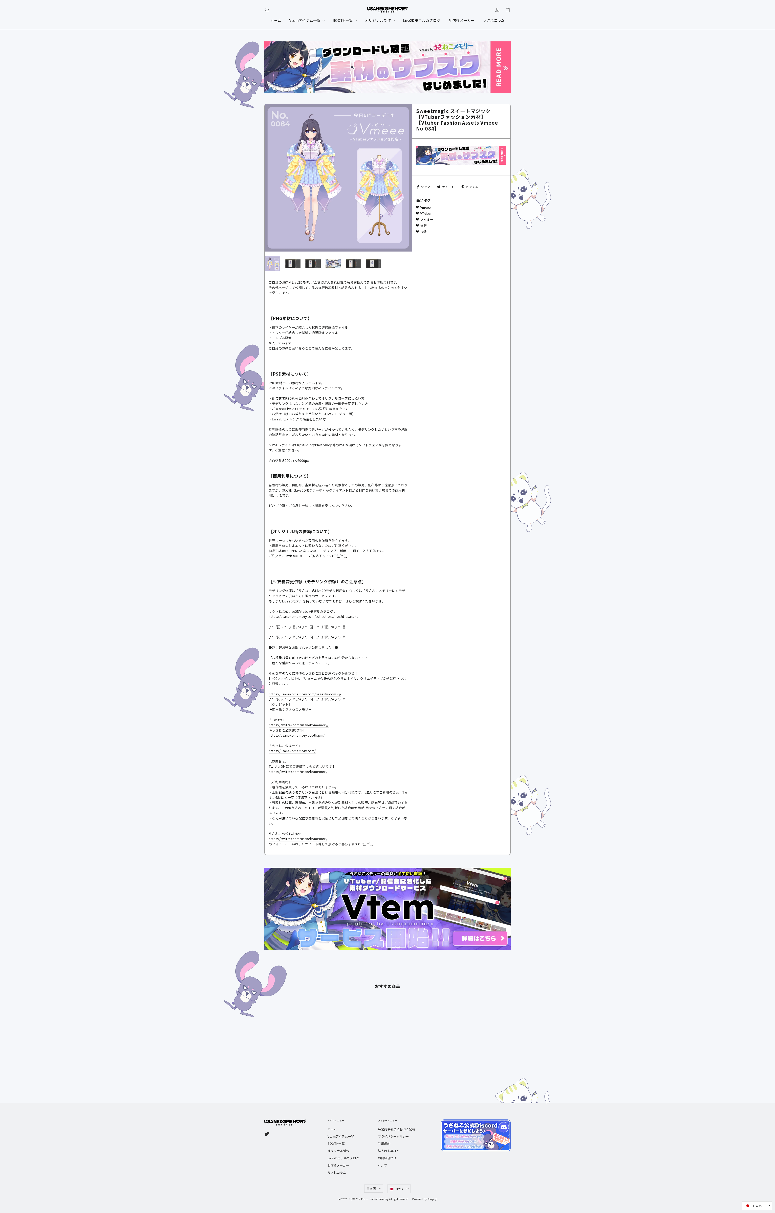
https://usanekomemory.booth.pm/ (297, 735)
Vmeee (425, 207)
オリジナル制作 (378, 20)
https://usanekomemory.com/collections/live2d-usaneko (314, 616)
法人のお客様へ (389, 1151)
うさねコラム (494, 20)
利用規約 (384, 1143)
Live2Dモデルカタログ (421, 20)
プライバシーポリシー (393, 1136)
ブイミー (427, 219)
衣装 (423, 232)
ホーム (275, 20)
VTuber (425, 213)
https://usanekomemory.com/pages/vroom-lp (305, 694)
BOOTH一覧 (343, 20)
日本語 (371, 1188)
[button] (757, 1205)
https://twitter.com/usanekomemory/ (299, 724)
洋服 (423, 225)
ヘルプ (382, 1165)
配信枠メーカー (462, 20)
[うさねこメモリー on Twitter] (266, 1133)
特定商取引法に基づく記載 (396, 1129)
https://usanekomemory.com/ (292, 750)
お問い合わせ (387, 1158)
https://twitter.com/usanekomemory (298, 771)
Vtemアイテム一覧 (305, 20)
